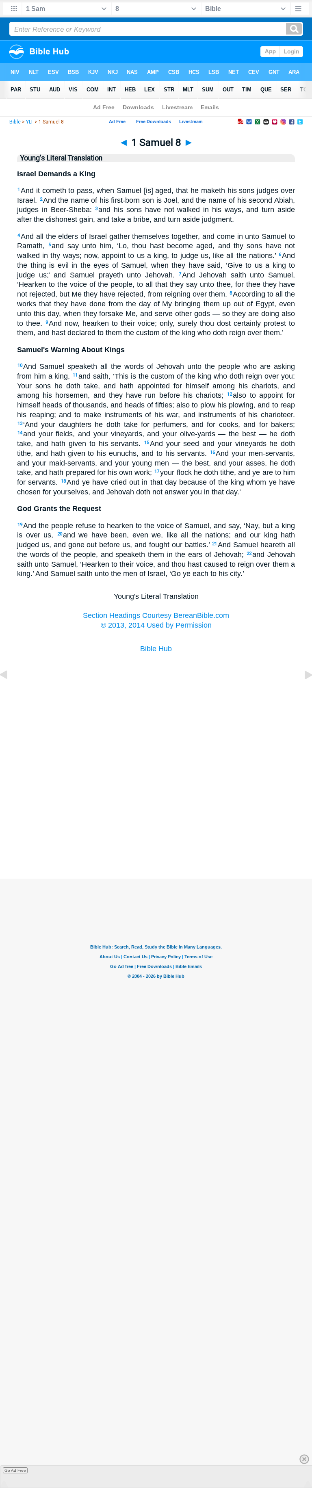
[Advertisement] (156, 838)
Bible (15, 122)
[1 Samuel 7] (10, 693)
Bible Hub (156, 649)
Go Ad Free (15, 1470)
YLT (29, 122)
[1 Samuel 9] (302, 693)
